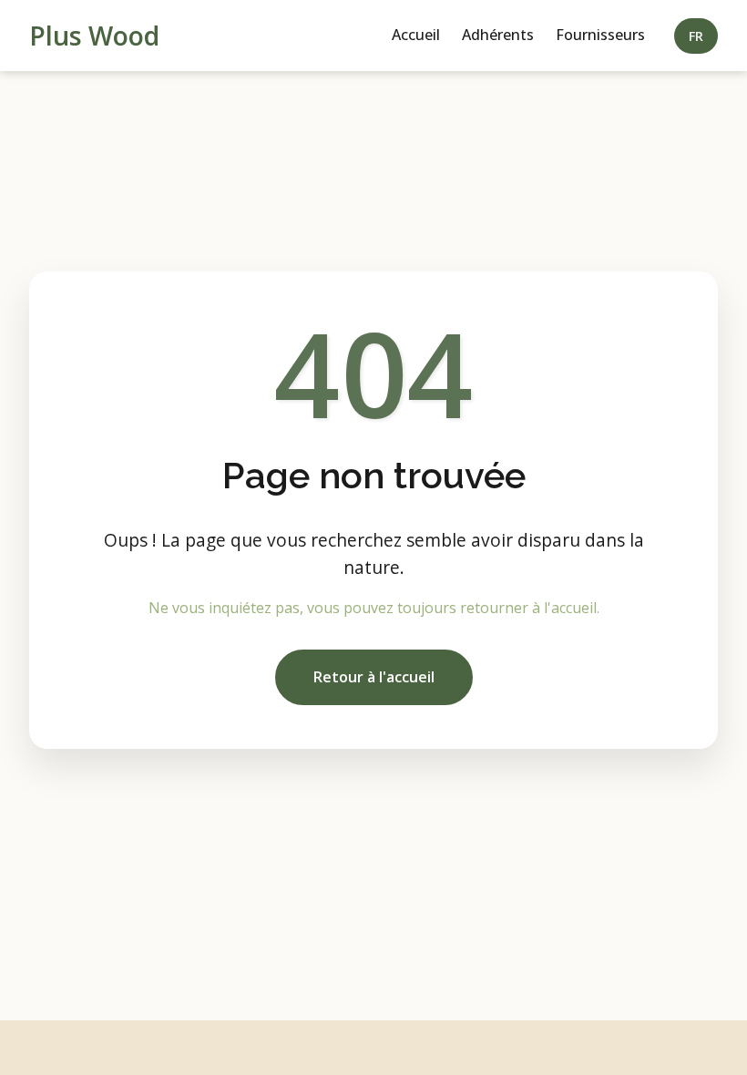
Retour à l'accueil (374, 677)
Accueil (416, 35)
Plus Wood (94, 35)
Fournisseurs (600, 35)
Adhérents (498, 35)
